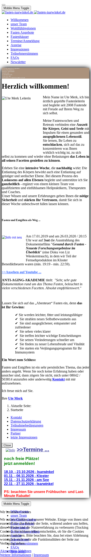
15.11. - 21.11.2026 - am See (26, 480)
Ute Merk (15, 398)
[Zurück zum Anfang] (3, 5)
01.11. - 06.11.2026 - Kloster (26, 476)
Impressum (41, 555)
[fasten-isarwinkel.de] (33, 12)
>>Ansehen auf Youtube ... (21, 272)
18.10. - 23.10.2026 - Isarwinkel (29, 472)
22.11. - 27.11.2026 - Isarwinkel (28, 484)
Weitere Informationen (15, 555)
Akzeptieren (8, 551)
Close (7, 445)
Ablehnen (24, 551)
